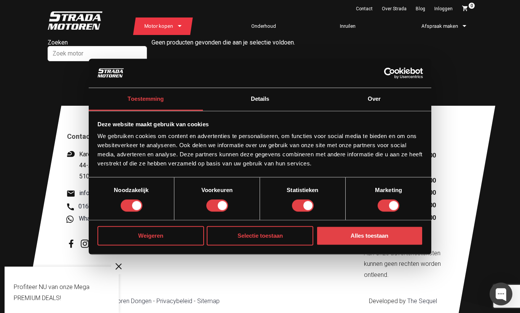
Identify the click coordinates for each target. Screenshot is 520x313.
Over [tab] (374, 99)
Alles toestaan (369, 236)
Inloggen (443, 8)
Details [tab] (260, 99)
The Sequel (422, 301)
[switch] (217, 205)
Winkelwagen (472, 5)
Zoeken (58, 42)
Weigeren (150, 236)
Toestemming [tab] (146, 99)
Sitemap (208, 301)
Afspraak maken (439, 26)
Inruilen (348, 26)
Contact (364, 8)
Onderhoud (263, 26)
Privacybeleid (174, 301)
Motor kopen (158, 26)
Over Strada (394, 8)
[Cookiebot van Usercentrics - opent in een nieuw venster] (389, 73)
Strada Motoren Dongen (119, 301)
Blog (420, 8)
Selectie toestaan (260, 236)
